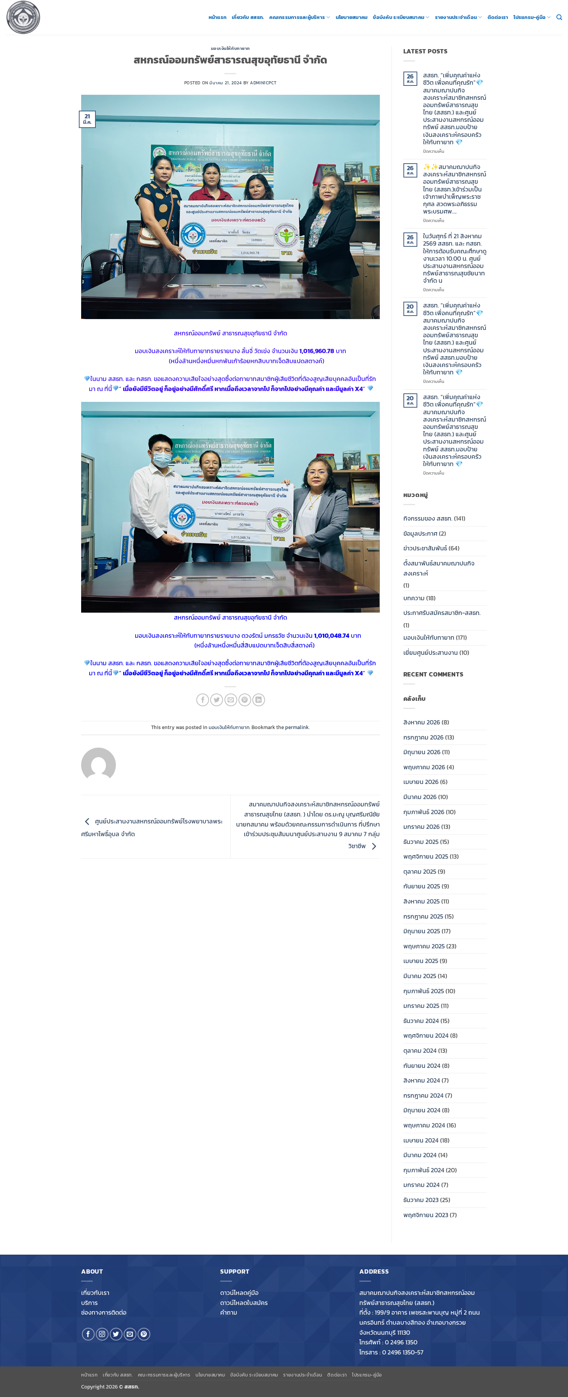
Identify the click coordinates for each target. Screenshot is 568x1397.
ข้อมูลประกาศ (420, 533)
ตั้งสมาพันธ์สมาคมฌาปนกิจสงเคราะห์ (438, 568)
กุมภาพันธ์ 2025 (423, 991)
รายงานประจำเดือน (456, 17)
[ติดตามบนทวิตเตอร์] (116, 1334)
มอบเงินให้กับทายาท (230, 48)
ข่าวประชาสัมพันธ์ (425, 548)
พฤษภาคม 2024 (424, 1125)
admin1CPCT (263, 83)
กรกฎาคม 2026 (423, 737)
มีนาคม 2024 (420, 1155)
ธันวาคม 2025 (421, 841)
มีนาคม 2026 (420, 796)
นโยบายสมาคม (352, 17)
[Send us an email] (130, 1334)
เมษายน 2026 (421, 781)
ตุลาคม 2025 (419, 871)
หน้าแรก (218, 17)
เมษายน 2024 (421, 1140)
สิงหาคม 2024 (421, 1080)
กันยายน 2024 (421, 1065)
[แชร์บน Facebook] (202, 699)
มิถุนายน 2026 (421, 752)
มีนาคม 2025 (419, 975)
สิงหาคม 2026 (421, 722)
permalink (297, 727)
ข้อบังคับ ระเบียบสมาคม (398, 17)
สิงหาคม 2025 (421, 901)
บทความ (414, 598)
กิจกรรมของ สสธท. (427, 518)
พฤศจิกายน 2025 (425, 856)
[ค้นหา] (559, 17)
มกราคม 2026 (421, 826)
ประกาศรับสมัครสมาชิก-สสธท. (442, 612)
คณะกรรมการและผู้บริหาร (297, 17)
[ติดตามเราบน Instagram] (102, 1334)
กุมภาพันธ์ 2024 (423, 1170)
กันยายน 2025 (421, 886)
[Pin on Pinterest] (244, 699)
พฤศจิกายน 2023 (425, 1214)
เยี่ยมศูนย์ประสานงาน (430, 652)
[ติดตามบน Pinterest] (144, 1334)
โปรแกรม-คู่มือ (530, 17)
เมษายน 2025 (420, 960)
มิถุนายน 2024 (421, 1110)
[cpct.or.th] (44, 17)
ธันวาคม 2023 (421, 1199)
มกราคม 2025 (421, 1005)
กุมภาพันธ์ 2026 (423, 811)
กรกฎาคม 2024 (423, 1095)
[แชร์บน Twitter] (216, 699)
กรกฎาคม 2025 (423, 916)
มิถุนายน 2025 (421, 931)
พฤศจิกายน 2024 (426, 1035)
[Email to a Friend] (230, 699)
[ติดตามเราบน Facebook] (88, 1334)
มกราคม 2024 (421, 1184)
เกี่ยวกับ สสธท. (248, 17)
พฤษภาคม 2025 (424, 946)
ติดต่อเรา (498, 17)
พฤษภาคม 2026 (424, 767)
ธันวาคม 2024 (421, 1020)
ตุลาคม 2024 (420, 1050)
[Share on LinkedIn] (258, 699)
